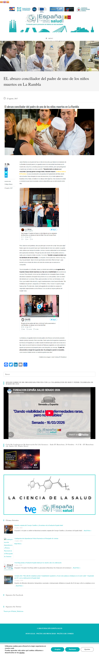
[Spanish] (7, 1)
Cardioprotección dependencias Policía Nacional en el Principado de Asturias (36, 538)
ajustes (21, 653)
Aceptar (58, 649)
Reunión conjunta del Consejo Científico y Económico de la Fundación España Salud (38, 525)
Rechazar (72, 649)
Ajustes (87, 649)
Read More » (87, 530)
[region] (49, 56)
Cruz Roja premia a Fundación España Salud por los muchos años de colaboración (37, 563)
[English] (4, 1)
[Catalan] (1, 1)
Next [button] (96, 55)
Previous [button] (3, 55)
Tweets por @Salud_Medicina (13, 611)
